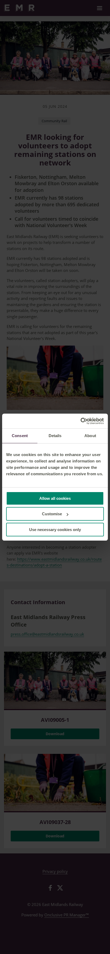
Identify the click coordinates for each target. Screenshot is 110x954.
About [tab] (90, 435)
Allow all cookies (55, 498)
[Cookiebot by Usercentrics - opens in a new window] (80, 421)
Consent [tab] (20, 435)
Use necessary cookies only (55, 529)
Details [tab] (55, 435)
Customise (52, 514)
